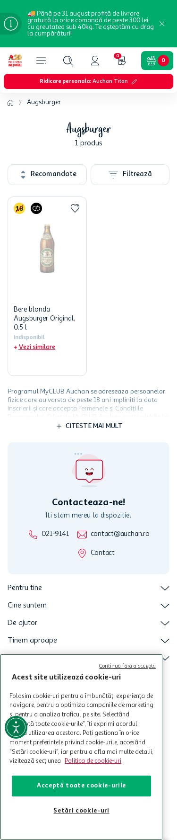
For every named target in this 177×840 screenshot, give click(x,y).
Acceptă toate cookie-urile (81, 786)
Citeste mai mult (94, 426)
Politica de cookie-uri (93, 761)
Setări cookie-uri (81, 811)
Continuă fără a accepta (127, 666)
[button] (68, 60)
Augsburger (44, 102)
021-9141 (55, 534)
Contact (103, 553)
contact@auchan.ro (120, 534)
